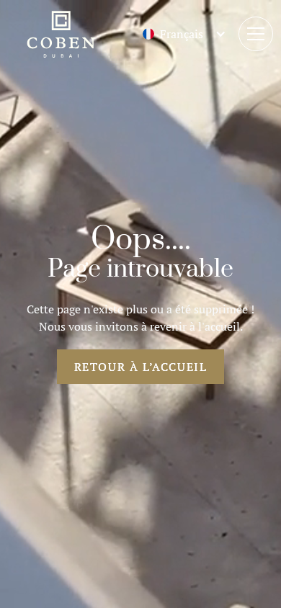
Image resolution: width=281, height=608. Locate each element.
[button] (173, 34)
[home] (60, 34)
